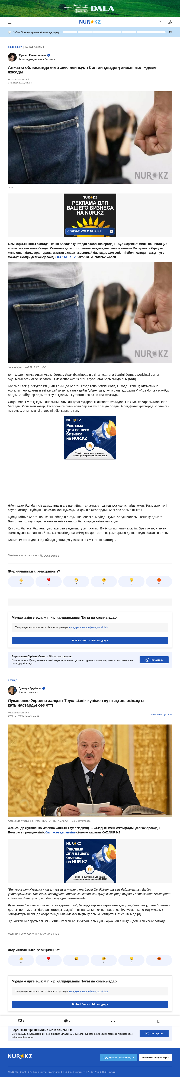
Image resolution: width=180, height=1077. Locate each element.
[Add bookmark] (159, 1022)
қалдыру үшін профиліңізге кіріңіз (88, 627)
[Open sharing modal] (113, 1021)
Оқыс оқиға (15, 47)
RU (161, 22)
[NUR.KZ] (90, 22)
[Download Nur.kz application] (90, 8)
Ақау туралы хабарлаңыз (118, 1057)
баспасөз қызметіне (59, 832)
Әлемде (12, 680)
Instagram (157, 659)
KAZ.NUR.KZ (66, 257)
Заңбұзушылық (34, 47)
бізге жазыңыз (49, 555)
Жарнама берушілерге (155, 1057)
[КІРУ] (170, 22)
